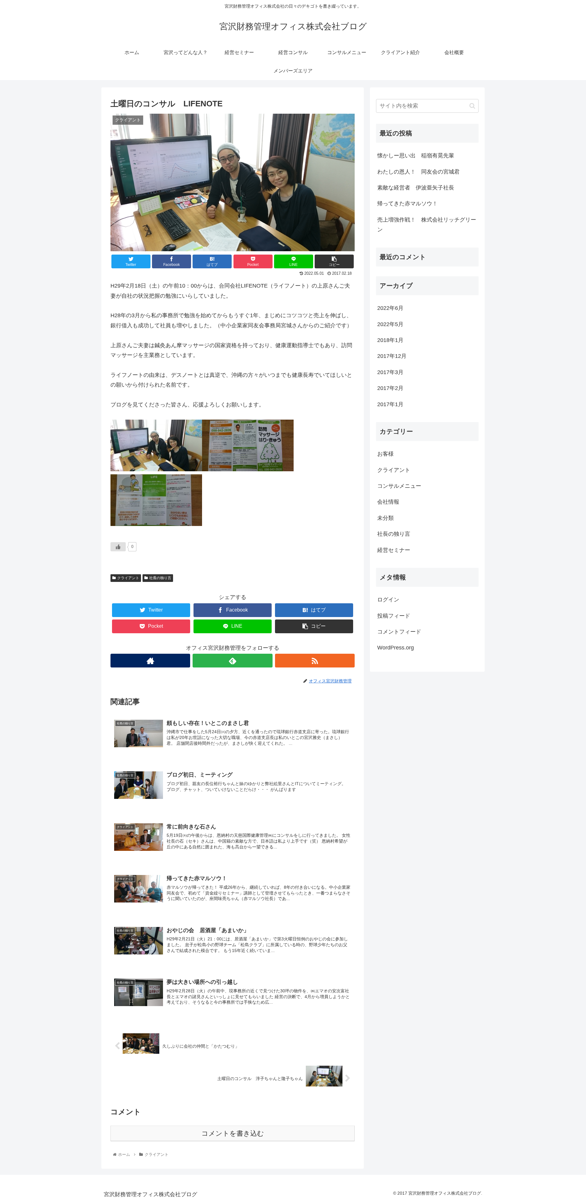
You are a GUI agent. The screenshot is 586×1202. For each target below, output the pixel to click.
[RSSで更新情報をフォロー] (315, 660)
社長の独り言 (160, 578)
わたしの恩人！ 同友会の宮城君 (418, 172)
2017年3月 (390, 372)
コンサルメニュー (399, 486)
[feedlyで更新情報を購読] (232, 660)
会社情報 (388, 502)
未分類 (385, 518)
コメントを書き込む (232, 1133)
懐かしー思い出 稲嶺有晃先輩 (415, 156)
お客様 (385, 454)
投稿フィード (393, 616)
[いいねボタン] (118, 546)
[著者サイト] (150, 660)
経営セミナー (393, 550)
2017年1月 (390, 404)
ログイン (388, 600)
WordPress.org (395, 648)
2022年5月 (390, 324)
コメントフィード (399, 632)
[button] (472, 105)
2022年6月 (390, 308)
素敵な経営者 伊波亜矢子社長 (415, 188)
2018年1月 (390, 340)
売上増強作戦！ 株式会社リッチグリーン (426, 225)
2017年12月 (392, 356)
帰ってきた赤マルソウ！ (407, 203)
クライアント (128, 578)
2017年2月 (390, 388)
